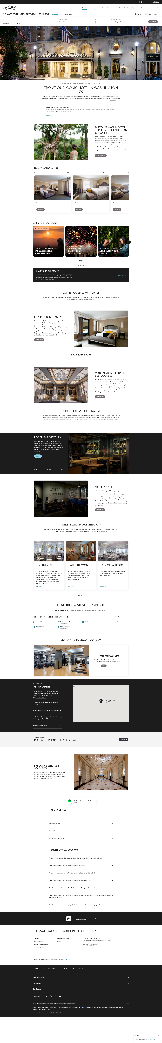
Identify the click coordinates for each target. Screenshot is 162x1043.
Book (104, 665)
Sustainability (39, 621)
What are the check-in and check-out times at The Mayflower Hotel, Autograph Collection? (76, 858)
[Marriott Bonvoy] (155, 2)
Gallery (157, 7)
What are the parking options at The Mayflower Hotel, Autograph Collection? (72, 873)
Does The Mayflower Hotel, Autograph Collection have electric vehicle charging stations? (76, 905)
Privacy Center (76, 1007)
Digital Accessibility (101, 1007)
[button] (145, 2)
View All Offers (123, 223)
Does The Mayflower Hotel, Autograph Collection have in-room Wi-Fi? (70, 880)
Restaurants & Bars (124, 7)
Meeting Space (40, 626)
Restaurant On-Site (65, 621)
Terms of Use (53, 1007)
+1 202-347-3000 (152, 14)
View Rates (40, 209)
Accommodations (94, 7)
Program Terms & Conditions (64, 1007)
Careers (46, 1007)
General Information (55, 823)
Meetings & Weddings (147, 7)
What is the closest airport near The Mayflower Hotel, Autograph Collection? (72, 888)
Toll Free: (90, 944)
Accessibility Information (56, 831)
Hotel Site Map (42, 1009)
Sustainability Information (56, 838)
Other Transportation (41, 725)
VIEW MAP (139, 14)
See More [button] (113, 100)
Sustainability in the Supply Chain (115, 1007)
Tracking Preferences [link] (38, 1007)
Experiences (135, 7)
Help (49, 1009)
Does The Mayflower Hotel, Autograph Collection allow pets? (67, 865)
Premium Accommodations (109, 7)
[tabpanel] (81, 453)
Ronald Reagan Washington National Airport (46, 703)
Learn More (49, 115)
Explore (38, 456)
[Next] (129, 242)
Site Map (35, 1009)
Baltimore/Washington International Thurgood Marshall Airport (46, 718)
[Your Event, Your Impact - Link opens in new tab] (113, 241)
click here (152, 1039)
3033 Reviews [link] (68, 14)
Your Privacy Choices (89, 1007)
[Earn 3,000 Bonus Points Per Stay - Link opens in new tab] (48, 241)
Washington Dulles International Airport (47, 710)
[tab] (61, 610)
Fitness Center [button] (64, 626)
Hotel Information (54, 816)
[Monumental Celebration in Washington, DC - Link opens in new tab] (81, 241)
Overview (84, 7)
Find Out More (100, 155)
